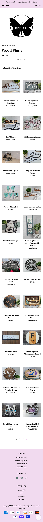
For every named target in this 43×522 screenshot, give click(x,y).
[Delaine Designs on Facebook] (17, 478)
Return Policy (21, 457)
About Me (21, 490)
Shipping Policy (21, 460)
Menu (6, 5)
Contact (21, 496)
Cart (39, 5)
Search (21, 499)
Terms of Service (21, 467)
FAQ (21, 493)
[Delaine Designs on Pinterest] (21, 478)
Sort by (5, 55)
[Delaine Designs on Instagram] (26, 478)
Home (4, 45)
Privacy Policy (21, 463)
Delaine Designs (24, 506)
